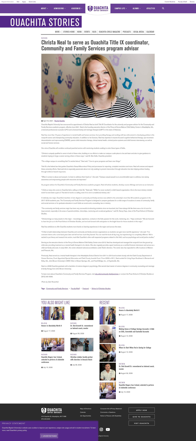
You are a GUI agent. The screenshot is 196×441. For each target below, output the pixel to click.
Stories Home (69, 31)
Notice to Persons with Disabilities (110, 416)
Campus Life (120, 8)
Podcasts (127, 31)
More (57, 31)
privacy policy (22, 430)
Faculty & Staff (182, 2)
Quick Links (32, 2)
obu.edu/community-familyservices (107, 274)
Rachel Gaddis (60, 121)
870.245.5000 (45, 419)
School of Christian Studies (101, 289)
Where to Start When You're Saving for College (135, 347)
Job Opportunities (85, 416)
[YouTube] (108, 430)
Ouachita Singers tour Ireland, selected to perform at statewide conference (52, 359)
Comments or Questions (107, 412)
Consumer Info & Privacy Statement (111, 408)
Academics (76, 8)
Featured (86, 289)
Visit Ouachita (141, 423)
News (79, 31)
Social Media (138, 31)
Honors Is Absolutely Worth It (51, 326)
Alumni (136, 8)
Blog (94, 31)
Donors (192, 2)
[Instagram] (101, 430)
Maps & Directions (85, 408)
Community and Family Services (57, 289)
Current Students (170, 2)
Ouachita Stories (45, 22)
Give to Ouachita (142, 417)
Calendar (150, 31)
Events (87, 31)
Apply (24, 2)
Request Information (8, 2)
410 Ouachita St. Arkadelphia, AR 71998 (53, 416)
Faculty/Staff (75, 289)
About (43, 8)
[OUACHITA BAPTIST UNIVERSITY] (98, 9)
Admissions (59, 8)
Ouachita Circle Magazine (109, 31)
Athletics (151, 8)
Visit (18, 2)
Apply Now (141, 410)
